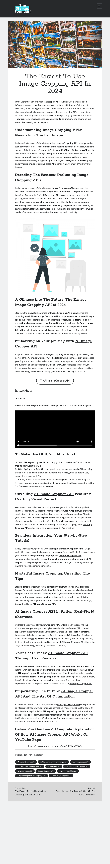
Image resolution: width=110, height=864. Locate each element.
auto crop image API (80, 762)
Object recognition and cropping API (31, 776)
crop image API (53, 766)
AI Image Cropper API (35, 462)
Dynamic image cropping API (77, 766)
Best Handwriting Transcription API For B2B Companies (75, 793)
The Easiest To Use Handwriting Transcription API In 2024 (31, 793)
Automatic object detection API (30, 766)
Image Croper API (71, 586)
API (30, 754)
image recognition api (68, 771)
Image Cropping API (45, 771)
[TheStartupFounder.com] (22, 12)
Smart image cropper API (61, 776)
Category (38, 754)
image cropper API (25, 771)
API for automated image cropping (53, 762)
